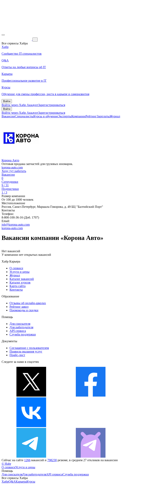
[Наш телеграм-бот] (90, 456)
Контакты (16, 289)
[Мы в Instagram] (90, 426)
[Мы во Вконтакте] (31, 426)
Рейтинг (91, 116)
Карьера (21, 481)
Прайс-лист (17, 355)
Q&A (12, 481)
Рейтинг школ (19, 306)
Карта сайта (18, 286)
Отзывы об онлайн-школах (28, 303)
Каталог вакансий (22, 279)
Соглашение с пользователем (29, 348)
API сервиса (18, 331)
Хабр (5, 481)
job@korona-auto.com (16, 224)
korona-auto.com (12, 167)
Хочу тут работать (14, 171)
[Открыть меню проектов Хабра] (3, 34)
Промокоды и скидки (24, 310)
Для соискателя (20, 323)
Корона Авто (10, 160)
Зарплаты (103, 116)
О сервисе (16, 268)
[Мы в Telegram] (31, 456)
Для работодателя (21, 327)
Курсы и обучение (45, 116)
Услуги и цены (19, 271)
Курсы (31, 481)
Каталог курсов (20, 282)
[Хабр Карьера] (17, 39)
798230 (52, 460)
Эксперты (64, 116)
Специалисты (24, 116)
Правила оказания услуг (26, 351)
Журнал (115, 116)
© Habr (6, 463)
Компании (78, 116)
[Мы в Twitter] (31, 395)
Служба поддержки (23, 334)
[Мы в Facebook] (90, 395)
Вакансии (8, 116)
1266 (27, 460)
